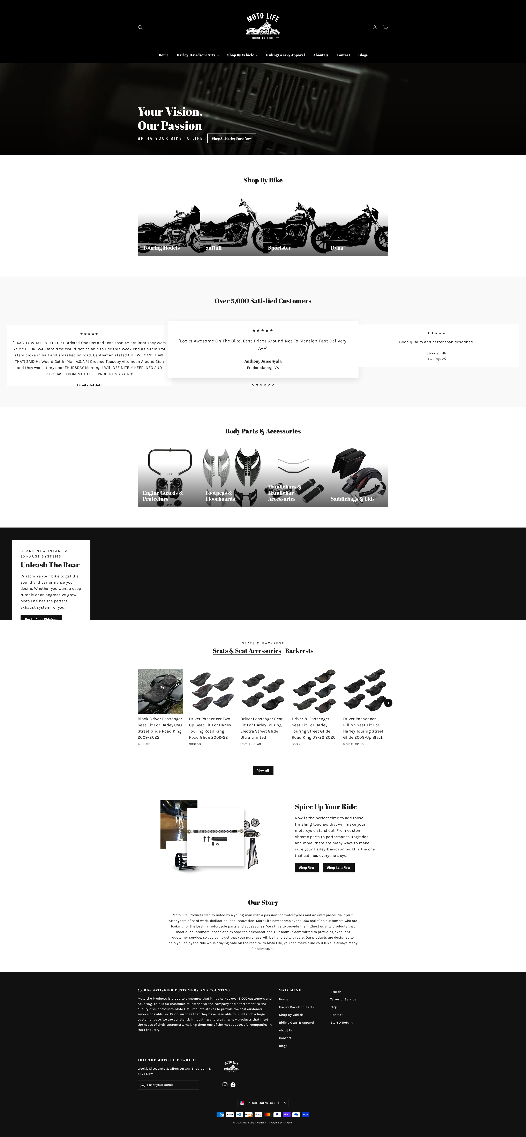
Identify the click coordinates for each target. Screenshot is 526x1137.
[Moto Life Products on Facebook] (233, 1084)
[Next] (388, 703)
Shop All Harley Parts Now (232, 138)
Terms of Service (343, 999)
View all (263, 770)
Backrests (299, 650)
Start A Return (341, 1022)
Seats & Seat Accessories (247, 650)
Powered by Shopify (281, 1122)
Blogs (363, 54)
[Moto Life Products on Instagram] (225, 1084)
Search (335, 992)
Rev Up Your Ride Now (41, 619)
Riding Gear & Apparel (285, 54)
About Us (320, 54)
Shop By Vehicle (241, 54)
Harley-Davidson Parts (196, 54)
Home (163, 54)
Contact (343, 54)
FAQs (334, 1007)
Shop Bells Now (338, 867)
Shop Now (306, 867)
